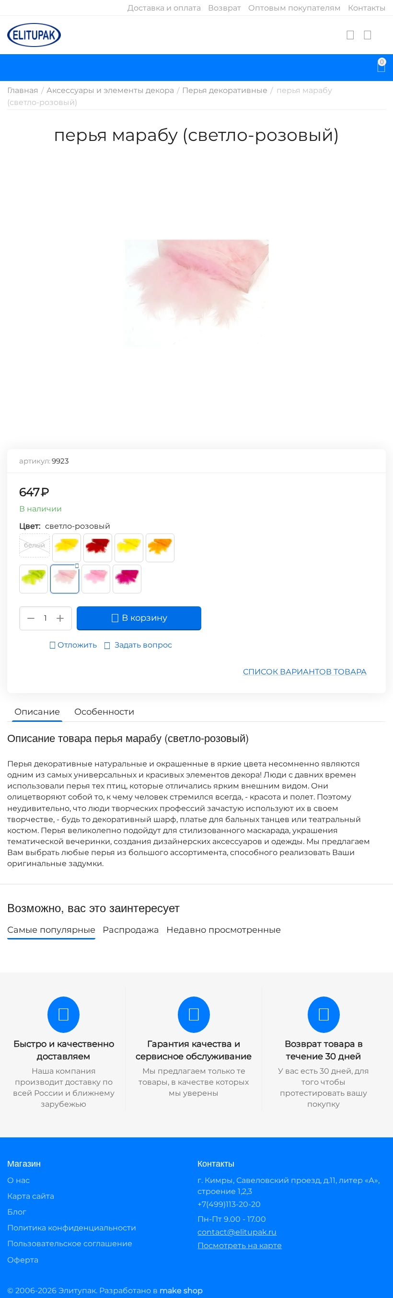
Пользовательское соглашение (69, 1243)
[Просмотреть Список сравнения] (367, 35)
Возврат (224, 7)
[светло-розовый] (64, 579)
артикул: (34, 460)
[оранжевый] (160, 547)
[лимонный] (129, 547)
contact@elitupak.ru (237, 1232)
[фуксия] (127, 579)
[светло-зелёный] (33, 579)
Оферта (22, 1259)
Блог (16, 1212)
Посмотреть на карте (239, 1245)
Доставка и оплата (164, 7)
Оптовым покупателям (294, 7)
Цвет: (29, 526)
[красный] (97, 547)
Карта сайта (30, 1196)
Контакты (367, 7)
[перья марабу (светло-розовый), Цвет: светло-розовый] (196, 293)
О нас (18, 1180)
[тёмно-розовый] (95, 579)
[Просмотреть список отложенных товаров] (350, 35)
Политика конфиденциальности (71, 1227)
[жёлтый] (66, 547)
